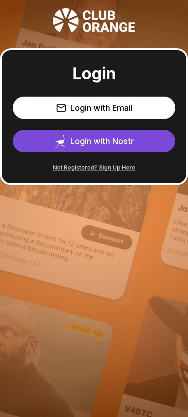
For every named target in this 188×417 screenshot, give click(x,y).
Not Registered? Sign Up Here (94, 167)
